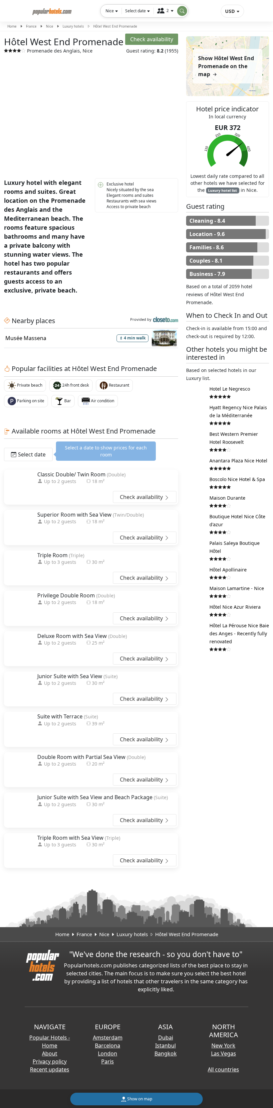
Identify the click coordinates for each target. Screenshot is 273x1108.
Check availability (142, 497)
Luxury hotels (73, 26)
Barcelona (107, 1045)
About (49, 1053)
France (31, 26)
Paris (107, 1061)
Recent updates (49, 1069)
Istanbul (165, 1045)
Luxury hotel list (222, 190)
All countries (223, 1069)
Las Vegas (223, 1053)
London (107, 1053)
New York (223, 1045)
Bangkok (165, 1053)
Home (12, 26)
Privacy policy (50, 1061)
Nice (49, 26)
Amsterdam (108, 1037)
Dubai (165, 1037)
